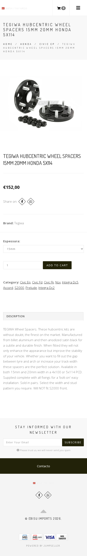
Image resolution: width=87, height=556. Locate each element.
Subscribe (73, 442)
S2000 (19, 288)
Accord (8, 288)
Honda (26, 44)
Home (8, 44)
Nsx (58, 282)
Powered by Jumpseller (43, 545)
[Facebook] (22, 201)
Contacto (43, 466)
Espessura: (11, 241)
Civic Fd (37, 282)
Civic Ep (47, 44)
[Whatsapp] (47, 495)
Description (16, 316)
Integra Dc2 (46, 288)
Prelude (31, 288)
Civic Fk (49, 282)
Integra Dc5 (70, 282)
